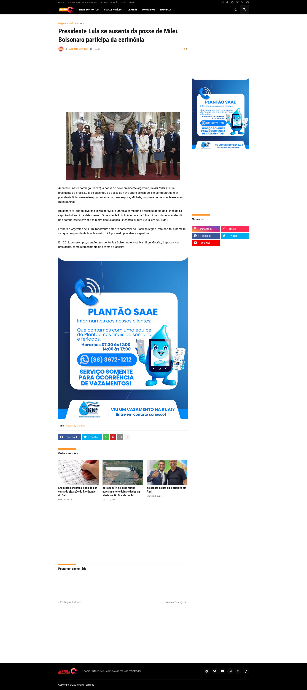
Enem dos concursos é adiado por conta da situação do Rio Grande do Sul (77, 491)
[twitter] (237, 2)
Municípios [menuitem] (148, 9)
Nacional (80, 23)
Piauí (122, 2)
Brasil (131, 2)
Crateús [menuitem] (132, 9)
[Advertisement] (119, 84)
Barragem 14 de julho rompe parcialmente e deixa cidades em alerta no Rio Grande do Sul (122, 491)
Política (81, 425)
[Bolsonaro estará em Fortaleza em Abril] (167, 472)
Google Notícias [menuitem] (113, 9)
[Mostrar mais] (127, 437)
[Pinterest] (113, 437)
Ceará (114, 2)
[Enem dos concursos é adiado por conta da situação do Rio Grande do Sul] (78, 472)
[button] (236, 9)
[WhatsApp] (106, 437)
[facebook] (232, 2)
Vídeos (104, 2)
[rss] (242, 2)
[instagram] (222, 2)
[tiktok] (227, 2)
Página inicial (65, 23)
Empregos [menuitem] (166, 9)
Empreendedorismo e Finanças (83, 2)
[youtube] (247, 2)
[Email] (120, 437)
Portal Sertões (86, 684)
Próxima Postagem (175, 602)
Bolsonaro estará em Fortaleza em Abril (166, 489)
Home (61, 2)
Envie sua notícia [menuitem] (89, 9)
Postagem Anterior (70, 602)
